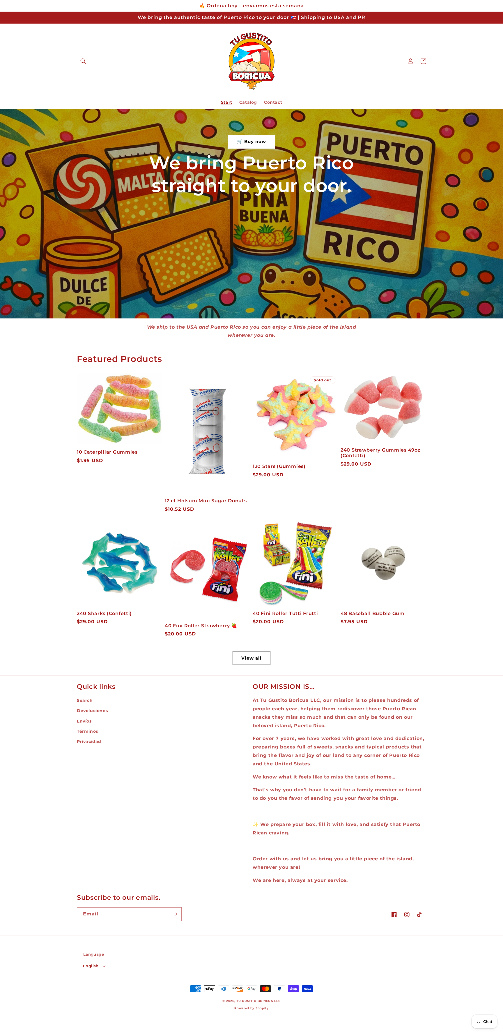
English (91, 965)
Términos (87, 731)
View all (251, 658)
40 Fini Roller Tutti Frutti (285, 613)
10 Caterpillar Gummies (107, 452)
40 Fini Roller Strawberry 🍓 (201, 625)
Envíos (84, 721)
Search (85, 700)
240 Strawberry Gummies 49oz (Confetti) (380, 452)
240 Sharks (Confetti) (104, 613)
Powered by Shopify (251, 1008)
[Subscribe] (175, 914)
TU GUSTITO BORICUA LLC (258, 1001)
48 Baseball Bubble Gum (373, 613)
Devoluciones (92, 710)
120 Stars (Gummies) (279, 466)
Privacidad (89, 741)
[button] (83, 61)
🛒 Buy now (251, 141)
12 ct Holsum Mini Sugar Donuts (206, 500)
